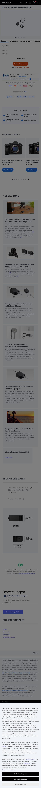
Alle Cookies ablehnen (20, 779)
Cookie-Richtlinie (31, 759)
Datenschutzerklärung (8, 770)
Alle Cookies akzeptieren (20, 774)
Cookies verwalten (20, 784)
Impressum (27, 763)
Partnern (4, 746)
